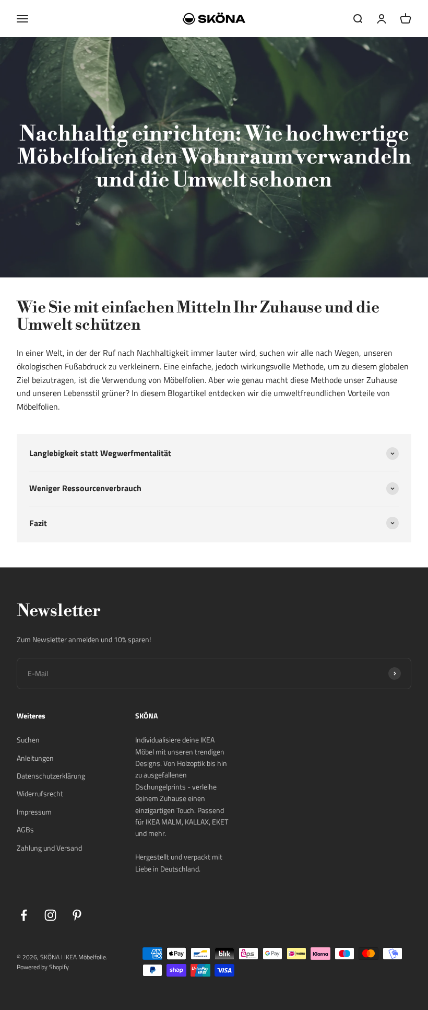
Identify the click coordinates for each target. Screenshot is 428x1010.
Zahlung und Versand (49, 847)
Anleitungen (35, 757)
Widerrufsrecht (40, 793)
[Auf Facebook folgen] (24, 915)
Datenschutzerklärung (51, 775)
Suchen (28, 739)
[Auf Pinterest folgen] (77, 915)
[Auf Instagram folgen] (50, 915)
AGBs (25, 829)
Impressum (34, 811)
